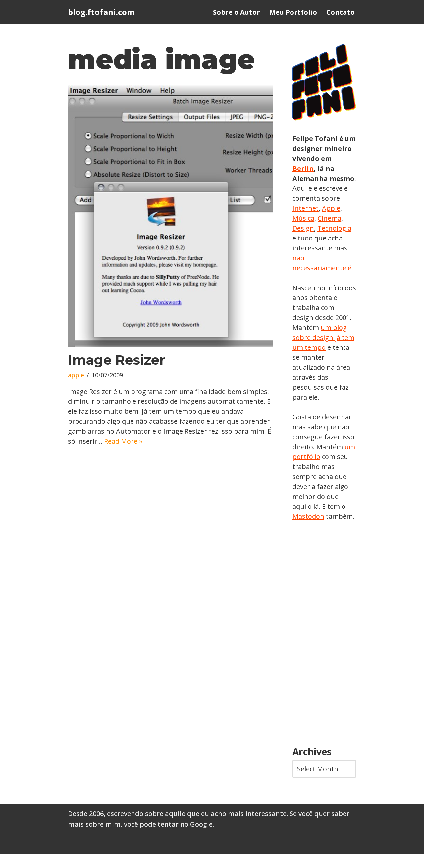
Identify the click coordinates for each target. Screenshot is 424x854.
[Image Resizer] (170, 216)
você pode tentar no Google (168, 824)
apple (76, 375)
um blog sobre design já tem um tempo (323, 337)
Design (303, 228)
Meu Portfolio (293, 12)
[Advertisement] (324, 634)
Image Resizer (116, 360)
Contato (340, 12)
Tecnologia (334, 228)
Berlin (303, 168)
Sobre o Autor (236, 12)
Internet (305, 208)
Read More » (123, 441)
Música (303, 218)
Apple (331, 208)
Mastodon (308, 516)
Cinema (329, 218)
